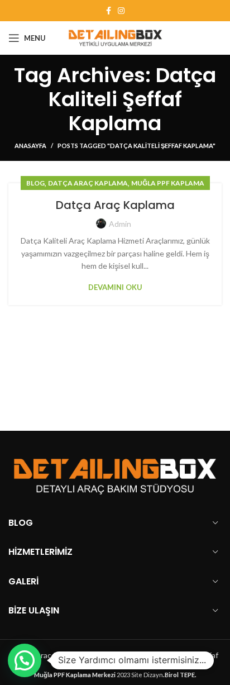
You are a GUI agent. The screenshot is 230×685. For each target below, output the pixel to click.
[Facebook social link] (108, 10)
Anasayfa (30, 145)
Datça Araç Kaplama (88, 183)
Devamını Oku (115, 287)
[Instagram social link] (121, 10)
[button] (24, 660)
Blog (35, 183)
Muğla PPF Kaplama (167, 183)
